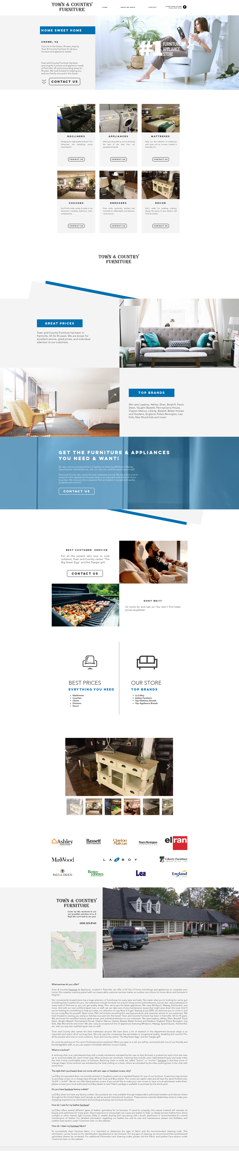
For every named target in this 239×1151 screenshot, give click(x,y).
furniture (162, 1060)
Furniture (73, 989)
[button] (128, 7)
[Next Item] (168, 767)
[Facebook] (184, 7)
